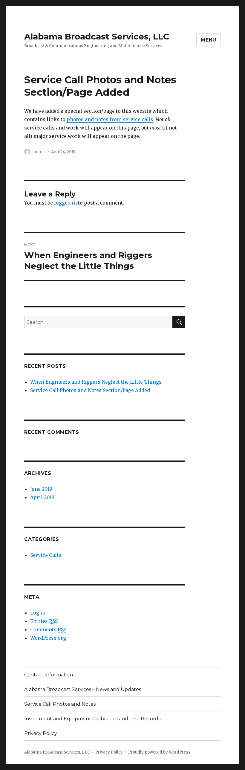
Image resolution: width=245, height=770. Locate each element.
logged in (65, 203)
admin (39, 151)
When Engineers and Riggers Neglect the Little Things (96, 382)
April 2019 (42, 497)
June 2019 (41, 489)
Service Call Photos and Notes (60, 704)
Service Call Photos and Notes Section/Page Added (90, 390)
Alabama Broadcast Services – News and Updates (82, 689)
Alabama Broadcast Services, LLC (96, 36)
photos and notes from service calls (110, 119)
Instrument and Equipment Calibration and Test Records (92, 719)
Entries (44, 621)
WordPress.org (48, 638)
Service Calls (45, 555)
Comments (48, 629)
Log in (37, 613)
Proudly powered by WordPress (159, 752)
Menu (208, 40)
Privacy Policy (40, 733)
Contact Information (48, 675)
